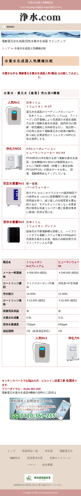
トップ (6, 48)
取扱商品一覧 (30, 451)
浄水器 (49, 451)
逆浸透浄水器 (35, 458)
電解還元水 (66, 451)
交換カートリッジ (60, 458)
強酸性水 (15, 458)
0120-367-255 (32, 388)
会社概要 (47, 464)
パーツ (31, 464)
